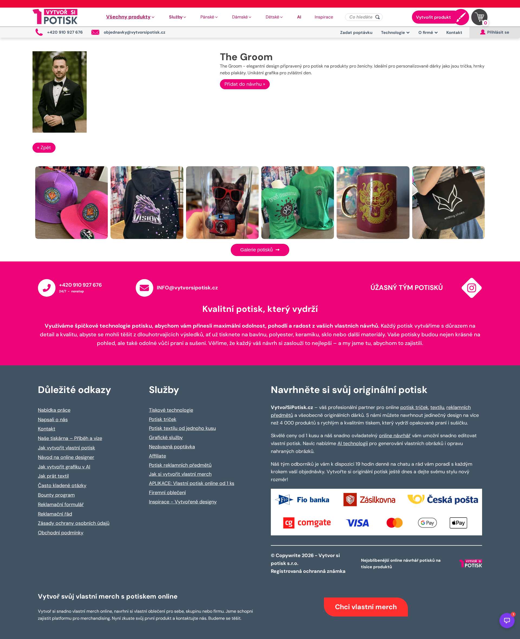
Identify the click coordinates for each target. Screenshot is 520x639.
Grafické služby (166, 437)
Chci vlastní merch (366, 606)
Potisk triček (162, 419)
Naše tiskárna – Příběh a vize (70, 438)
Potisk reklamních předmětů (180, 465)
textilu (437, 407)
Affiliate (157, 456)
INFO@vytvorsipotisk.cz (187, 287)
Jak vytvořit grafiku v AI (64, 467)
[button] (130, 17)
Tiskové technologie (171, 410)
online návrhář (395, 435)
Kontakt (454, 32)
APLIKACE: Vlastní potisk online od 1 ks (191, 483)
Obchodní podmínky (60, 532)
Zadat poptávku (356, 32)
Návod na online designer (66, 457)
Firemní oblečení (167, 492)
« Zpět (44, 147)
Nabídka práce (54, 410)
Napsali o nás (53, 419)
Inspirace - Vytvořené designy (183, 502)
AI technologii (352, 443)
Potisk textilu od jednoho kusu (182, 428)
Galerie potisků (257, 250)
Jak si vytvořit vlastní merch (180, 474)
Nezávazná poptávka (172, 446)
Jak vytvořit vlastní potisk (66, 448)
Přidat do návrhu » (245, 84)
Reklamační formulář (61, 504)
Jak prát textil (53, 476)
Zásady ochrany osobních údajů (73, 523)
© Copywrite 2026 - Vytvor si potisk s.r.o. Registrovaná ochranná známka (309, 563)
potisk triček (414, 407)
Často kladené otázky (62, 485)
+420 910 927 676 (80, 285)
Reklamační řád (55, 514)
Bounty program (56, 495)
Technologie (393, 32)
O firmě (425, 32)
